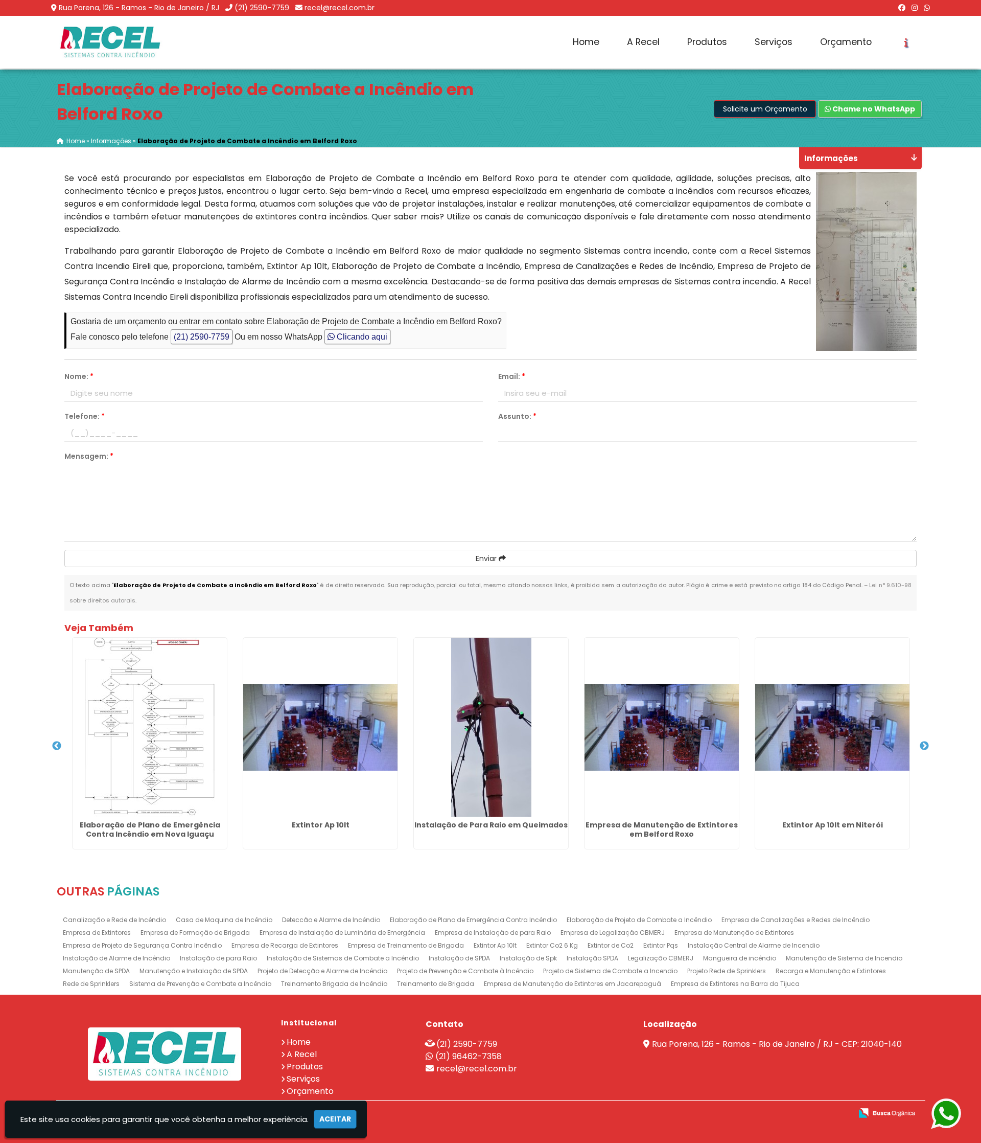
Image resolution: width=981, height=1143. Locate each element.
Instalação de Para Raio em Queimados (491, 825)
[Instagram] (915, 8)
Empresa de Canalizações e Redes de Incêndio (795, 919)
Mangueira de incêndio (739, 958)
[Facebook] (901, 8)
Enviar (487, 558)
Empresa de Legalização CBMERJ (612, 932)
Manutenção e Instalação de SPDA (193, 971)
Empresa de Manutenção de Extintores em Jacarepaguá (572, 983)
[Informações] (906, 42)
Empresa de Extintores (97, 932)
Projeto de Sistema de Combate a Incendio (610, 971)
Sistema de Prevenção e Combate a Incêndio (200, 983)
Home (586, 42)
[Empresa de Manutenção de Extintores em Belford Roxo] (662, 727)
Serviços (773, 42)
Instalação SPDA (592, 958)
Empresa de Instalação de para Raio (493, 932)
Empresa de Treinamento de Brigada (406, 945)
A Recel (643, 42)
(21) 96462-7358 (468, 1056)
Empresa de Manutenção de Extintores (734, 932)
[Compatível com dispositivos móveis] (839, 1113)
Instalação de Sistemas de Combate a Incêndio (343, 958)
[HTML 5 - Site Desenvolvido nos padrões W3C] (769, 1113)
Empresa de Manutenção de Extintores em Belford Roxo (662, 829)
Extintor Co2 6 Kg (552, 945)
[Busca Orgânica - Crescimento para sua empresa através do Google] (886, 1112)
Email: (511, 376)
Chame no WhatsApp (873, 109)
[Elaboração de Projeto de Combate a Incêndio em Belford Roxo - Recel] (110, 42)
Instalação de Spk (528, 958)
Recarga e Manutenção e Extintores (831, 971)
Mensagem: (88, 456)
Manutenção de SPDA (96, 971)
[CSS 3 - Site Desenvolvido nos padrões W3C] (804, 1113)
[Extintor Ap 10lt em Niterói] (832, 727)
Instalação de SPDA (459, 958)
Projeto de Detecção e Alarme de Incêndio (322, 971)
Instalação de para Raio (218, 958)
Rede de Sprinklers (91, 983)
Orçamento (846, 42)
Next (924, 746)
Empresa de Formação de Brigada (195, 932)
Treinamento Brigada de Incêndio (334, 983)
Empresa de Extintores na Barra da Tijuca (735, 983)
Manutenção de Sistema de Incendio (844, 958)
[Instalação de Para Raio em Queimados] (491, 727)
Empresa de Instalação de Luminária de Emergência (342, 932)
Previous (57, 746)
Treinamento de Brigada (435, 983)
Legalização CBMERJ (660, 958)
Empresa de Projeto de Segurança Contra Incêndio (142, 945)
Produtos (707, 42)
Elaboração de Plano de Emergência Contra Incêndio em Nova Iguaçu (150, 829)
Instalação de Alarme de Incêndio (116, 958)
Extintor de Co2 (611, 945)
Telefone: (84, 416)
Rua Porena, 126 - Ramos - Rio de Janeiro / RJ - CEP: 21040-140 (777, 1044)
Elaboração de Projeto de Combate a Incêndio (639, 919)
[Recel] (165, 1054)
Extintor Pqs (660, 945)
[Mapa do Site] (742, 1113)
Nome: (79, 376)
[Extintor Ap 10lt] (320, 727)
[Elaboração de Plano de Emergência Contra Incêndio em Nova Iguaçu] (150, 727)
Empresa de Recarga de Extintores (284, 945)
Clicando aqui (361, 336)
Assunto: (517, 416)
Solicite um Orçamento (765, 109)
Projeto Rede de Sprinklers (726, 971)
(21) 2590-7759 (262, 8)
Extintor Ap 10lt (320, 825)
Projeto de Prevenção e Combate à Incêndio (465, 971)
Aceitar (335, 1119)
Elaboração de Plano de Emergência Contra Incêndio (473, 919)
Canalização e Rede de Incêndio (114, 919)
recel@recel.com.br (340, 8)
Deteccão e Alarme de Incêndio (331, 919)
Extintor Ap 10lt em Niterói (832, 825)
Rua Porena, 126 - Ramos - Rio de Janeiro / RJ (139, 8)
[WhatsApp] (927, 8)
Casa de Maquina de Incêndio (224, 919)
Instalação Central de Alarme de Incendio (754, 945)
